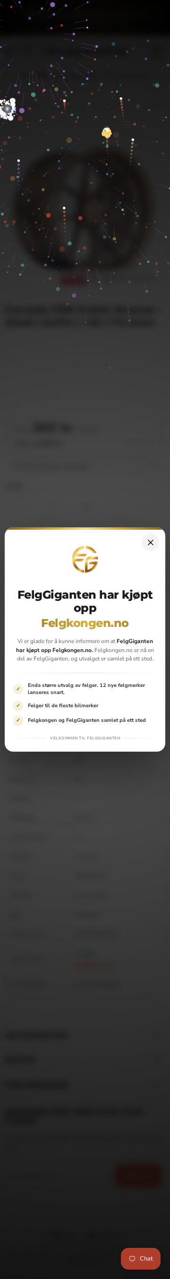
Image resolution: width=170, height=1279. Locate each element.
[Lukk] (150, 542)
